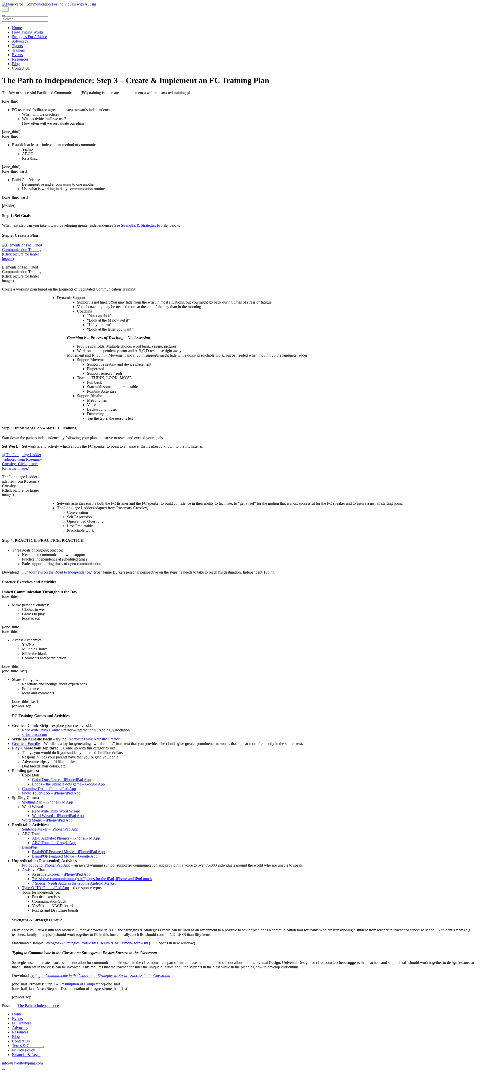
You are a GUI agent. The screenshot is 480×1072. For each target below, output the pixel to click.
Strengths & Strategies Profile (144, 225)
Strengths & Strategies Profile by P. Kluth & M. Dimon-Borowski (96, 943)
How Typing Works (28, 32)
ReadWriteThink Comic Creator (47, 730)
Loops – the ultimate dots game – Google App (68, 784)
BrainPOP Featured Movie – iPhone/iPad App (68, 852)
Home (17, 28)
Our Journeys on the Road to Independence (56, 572)
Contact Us (21, 68)
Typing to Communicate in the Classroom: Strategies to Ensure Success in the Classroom (100, 975)
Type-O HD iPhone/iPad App (45, 888)
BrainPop (29, 847)
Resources (20, 59)
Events (17, 55)
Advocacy (20, 41)
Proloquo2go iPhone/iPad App (46, 865)
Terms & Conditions (28, 1045)
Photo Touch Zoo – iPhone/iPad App (51, 793)
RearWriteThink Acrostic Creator (93, 739)
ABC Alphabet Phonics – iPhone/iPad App (66, 838)
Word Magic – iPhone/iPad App (47, 820)
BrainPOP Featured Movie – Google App (65, 856)
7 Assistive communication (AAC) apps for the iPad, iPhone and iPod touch (92, 879)
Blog (16, 64)
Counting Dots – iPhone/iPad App (49, 788)
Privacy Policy (23, 1050)
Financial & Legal (26, 1054)
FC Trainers (21, 1023)
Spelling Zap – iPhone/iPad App (47, 802)
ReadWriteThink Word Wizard (56, 811)
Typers (17, 46)
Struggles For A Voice (29, 37)
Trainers (18, 50)
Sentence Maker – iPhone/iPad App (50, 829)
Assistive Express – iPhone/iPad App (61, 874)
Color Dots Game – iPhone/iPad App (61, 779)
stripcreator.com (34, 734)
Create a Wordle (26, 743)
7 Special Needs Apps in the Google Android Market (74, 883)
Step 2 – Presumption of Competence (74, 984)
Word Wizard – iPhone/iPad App (58, 816)
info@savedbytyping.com (22, 1063)
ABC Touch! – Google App (54, 843)
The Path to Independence (38, 1005)
